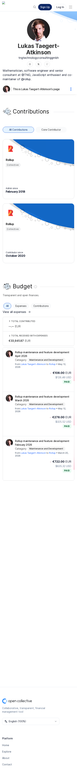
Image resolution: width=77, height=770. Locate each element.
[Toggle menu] (70, 7)
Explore (6, 751)
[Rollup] (10, 149)
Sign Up (45, 7)
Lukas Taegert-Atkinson (33, 364)
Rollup (52, 364)
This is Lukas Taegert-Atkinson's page (36, 89)
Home (5, 745)
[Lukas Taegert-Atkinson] (7, 89)
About (5, 757)
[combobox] (30, 721)
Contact (7, 764)
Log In (60, 7)
